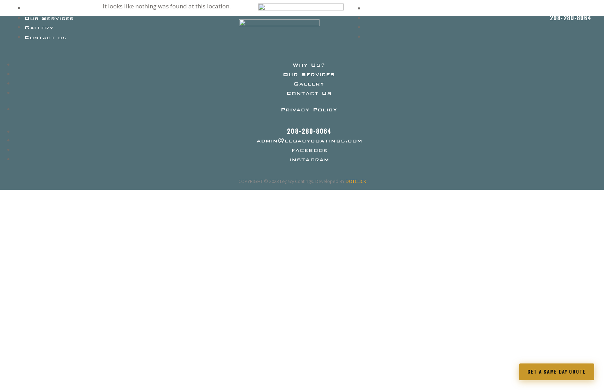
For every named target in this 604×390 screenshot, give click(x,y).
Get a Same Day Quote (556, 371)
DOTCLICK (356, 181)
